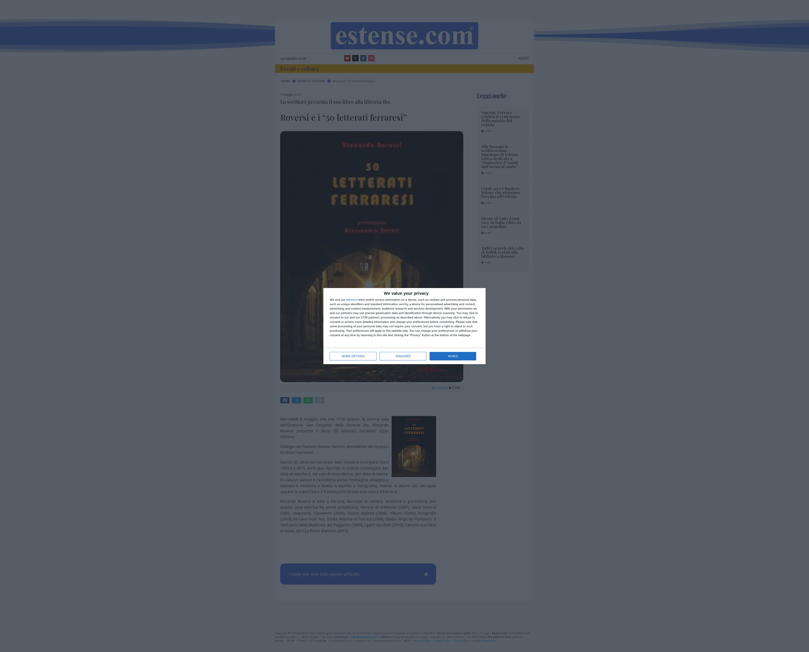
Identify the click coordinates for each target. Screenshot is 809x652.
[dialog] (404, 326)
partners (351, 299)
